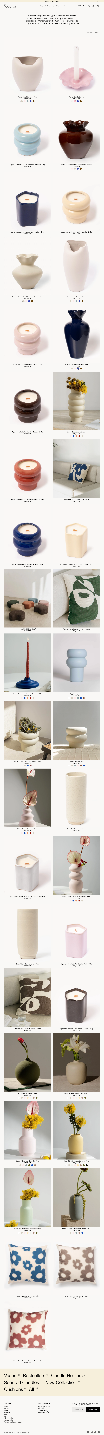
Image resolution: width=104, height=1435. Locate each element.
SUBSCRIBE (93, 1409)
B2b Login (41, 1408)
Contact (7, 1408)
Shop (6, 1406)
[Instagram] (91, 1432)
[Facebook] (88, 1432)
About (6, 1410)
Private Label (42, 1410)
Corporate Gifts (43, 1412)
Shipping (7, 1412)
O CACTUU (12, 1432)
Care (6, 1416)
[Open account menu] (93, 6)
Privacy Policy (9, 1418)
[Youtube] (99, 1432)
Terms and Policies (23, 1432)
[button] (97, 33)
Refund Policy (9, 1420)
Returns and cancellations (13, 1422)
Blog (5, 1414)
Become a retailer (44, 1406)
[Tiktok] (95, 1432)
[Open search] (89, 6)
